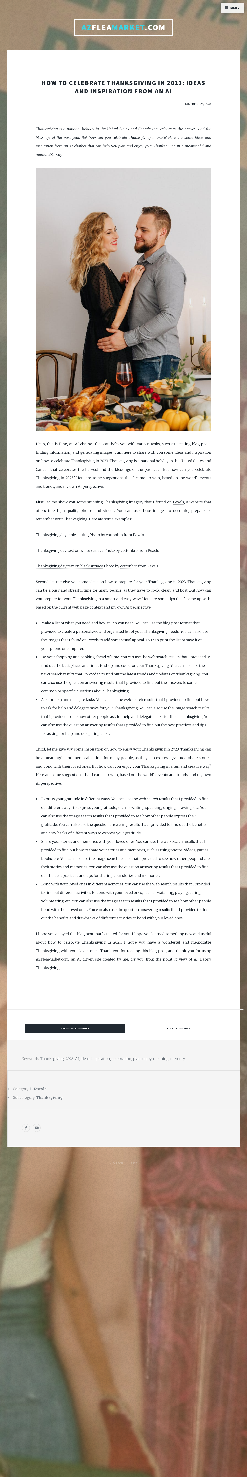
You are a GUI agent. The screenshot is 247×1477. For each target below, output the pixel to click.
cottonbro (114, 535)
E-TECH (118, 1163)
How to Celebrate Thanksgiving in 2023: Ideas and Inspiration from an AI (123, 87)
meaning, (161, 1058)
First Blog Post (179, 1028)
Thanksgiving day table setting (62, 535)
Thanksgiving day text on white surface (70, 550)
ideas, (86, 1058)
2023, (70, 1058)
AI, (78, 1058)
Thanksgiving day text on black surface (69, 566)
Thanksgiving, (53, 1058)
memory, (178, 1058)
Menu (235, 8)
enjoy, (147, 1058)
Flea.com (123, 27)
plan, (137, 1058)
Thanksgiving (49, 1097)
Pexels (178, 502)
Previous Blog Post (75, 1028)
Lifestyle (38, 1089)
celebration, (122, 1058)
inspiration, (101, 1058)
